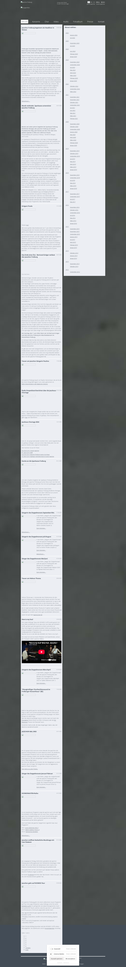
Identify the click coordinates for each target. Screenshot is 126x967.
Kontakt (101, 21)
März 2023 (73, 75)
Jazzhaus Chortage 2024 (30, 422)
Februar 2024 (74, 54)
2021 (67, 95)
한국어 (103, 2)
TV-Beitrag (31, 875)
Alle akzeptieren (70, 958)
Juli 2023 (72, 67)
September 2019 (75, 156)
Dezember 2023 (74, 62)
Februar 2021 (74, 118)
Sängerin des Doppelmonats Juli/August (36, 537)
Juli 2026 (72, 38)
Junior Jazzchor (91, 4)
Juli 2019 (72, 159)
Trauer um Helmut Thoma (31, 578)
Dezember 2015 (74, 229)
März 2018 (73, 186)
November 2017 (74, 194)
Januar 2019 (73, 170)
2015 (67, 226)
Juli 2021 (72, 108)
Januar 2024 (73, 57)
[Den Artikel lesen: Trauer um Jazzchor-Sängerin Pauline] (29, 365)
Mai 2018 (72, 183)
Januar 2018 (73, 188)
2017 (67, 191)
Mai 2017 (72, 202)
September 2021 (75, 105)
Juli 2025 (72, 46)
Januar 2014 (73, 258)
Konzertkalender (49, 928)
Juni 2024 (72, 51)
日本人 (98, 2)
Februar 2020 (74, 143)
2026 (67, 33)
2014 (67, 251)
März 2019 (73, 167)
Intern (44, 964)
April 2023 (73, 73)
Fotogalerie (25, 720)
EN (91, 2)
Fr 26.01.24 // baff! (27, 452)
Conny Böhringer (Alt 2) (31, 828)
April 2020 (73, 137)
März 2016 (73, 221)
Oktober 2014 (74, 253)
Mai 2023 (72, 70)
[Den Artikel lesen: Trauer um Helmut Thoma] (29, 582)
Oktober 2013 (74, 266)
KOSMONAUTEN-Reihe (30, 793)
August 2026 (73, 35)
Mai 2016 (72, 218)
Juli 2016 (72, 215)
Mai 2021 (72, 113)
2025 (67, 41)
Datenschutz (66, 962)
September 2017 (75, 196)
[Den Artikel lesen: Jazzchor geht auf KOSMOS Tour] (29, 887)
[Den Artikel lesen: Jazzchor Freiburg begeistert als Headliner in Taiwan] (29, 33)
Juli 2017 (72, 199)
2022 (67, 84)
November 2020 (74, 124)
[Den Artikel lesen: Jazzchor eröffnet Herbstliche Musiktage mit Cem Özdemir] (29, 846)
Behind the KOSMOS (32, 832)
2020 (67, 122)
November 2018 (74, 175)
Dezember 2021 (74, 97)
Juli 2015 (72, 239)
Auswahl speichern (56, 958)
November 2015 (74, 231)
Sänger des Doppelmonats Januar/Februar (37, 774)
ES (94, 2)
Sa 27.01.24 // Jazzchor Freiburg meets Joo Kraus (36, 454)
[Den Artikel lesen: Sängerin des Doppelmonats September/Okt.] (29, 516)
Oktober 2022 (74, 86)
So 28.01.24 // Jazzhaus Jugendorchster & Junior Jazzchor (38, 456)
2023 (67, 60)
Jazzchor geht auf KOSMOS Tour (33, 883)
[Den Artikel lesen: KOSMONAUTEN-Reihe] (29, 797)
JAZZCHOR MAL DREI (29, 732)
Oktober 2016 (74, 210)
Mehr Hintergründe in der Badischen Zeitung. (35, 384)
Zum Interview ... (41, 528)
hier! (27, 225)
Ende (26, 950)
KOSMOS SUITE (26, 906)
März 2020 (73, 140)
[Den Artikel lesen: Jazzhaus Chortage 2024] (29, 426)
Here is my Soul (27, 619)
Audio (65, 21)
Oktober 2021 (74, 102)
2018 (67, 173)
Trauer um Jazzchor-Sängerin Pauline (35, 361)
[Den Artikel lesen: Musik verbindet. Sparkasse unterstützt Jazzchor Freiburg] (29, 111)
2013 (67, 261)
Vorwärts (28, 948)
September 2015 (75, 234)
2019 (67, 148)
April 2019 (73, 164)
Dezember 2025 (74, 43)
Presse (90, 21)
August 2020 (73, 132)
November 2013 (74, 264)
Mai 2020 (72, 135)
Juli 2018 (72, 180)
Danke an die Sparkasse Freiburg (34, 461)
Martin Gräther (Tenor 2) (32, 830)
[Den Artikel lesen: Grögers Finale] (29, 210)
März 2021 (73, 116)
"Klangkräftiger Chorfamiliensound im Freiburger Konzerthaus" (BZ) (36, 690)
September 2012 (75, 272)
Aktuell (24, 21)
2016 (67, 205)
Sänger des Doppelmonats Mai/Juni (35, 559)
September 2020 (75, 129)
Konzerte (36, 21)
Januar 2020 (73, 145)
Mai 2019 (72, 161)
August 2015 (73, 237)
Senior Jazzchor (100, 4)
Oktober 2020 (74, 126)
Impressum (59, 962)
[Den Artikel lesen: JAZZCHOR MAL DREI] (29, 735)
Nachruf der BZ (37, 615)
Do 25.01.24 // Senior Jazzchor (30, 450)
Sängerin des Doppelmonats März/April (36, 670)
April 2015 (73, 242)
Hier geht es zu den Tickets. (30, 769)
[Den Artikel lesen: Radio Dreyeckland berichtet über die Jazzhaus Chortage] (29, 396)
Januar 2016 (73, 223)
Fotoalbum (78, 21)
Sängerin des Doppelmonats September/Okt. (38, 513)
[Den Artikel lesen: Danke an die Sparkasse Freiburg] (29, 465)
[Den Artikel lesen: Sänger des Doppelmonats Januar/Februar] (29, 777)
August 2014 (73, 256)
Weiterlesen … (26, 101)
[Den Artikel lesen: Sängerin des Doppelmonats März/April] (29, 673)
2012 (67, 270)
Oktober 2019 (74, 153)
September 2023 (75, 65)
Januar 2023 (73, 81)
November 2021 (74, 100)
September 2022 (75, 89)
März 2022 (73, 91)
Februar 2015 (74, 245)
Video (56, 21)
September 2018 (75, 178)
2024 (67, 49)
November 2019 (74, 151)
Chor (47, 21)
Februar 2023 (74, 78)
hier (26, 417)
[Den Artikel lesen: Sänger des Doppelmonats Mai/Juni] (29, 562)
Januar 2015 (73, 248)
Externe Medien (59, 954)
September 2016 (75, 213)
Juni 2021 (72, 110)
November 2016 (74, 207)
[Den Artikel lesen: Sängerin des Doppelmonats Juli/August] (29, 540)
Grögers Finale (27, 206)
